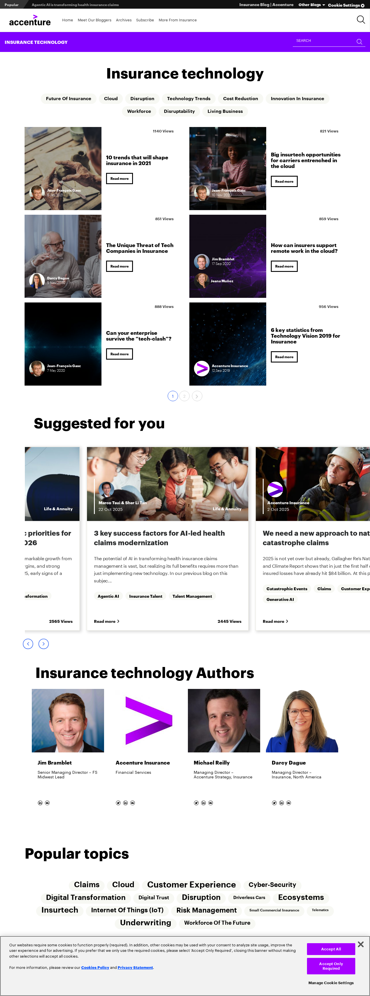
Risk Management (206, 910)
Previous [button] (28, 644)
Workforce (139, 111)
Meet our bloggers (94, 19)
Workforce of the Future (217, 923)
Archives (124, 19)
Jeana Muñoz (222, 280)
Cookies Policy (95, 967)
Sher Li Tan (136, 502)
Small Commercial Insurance (274, 910)
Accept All (331, 949)
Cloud (111, 98)
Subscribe (145, 19)
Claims (86, 885)
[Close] (360, 944)
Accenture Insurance (288, 502)
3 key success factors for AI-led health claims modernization (159, 537)
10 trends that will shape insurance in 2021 (137, 159)
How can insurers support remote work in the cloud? (304, 247)
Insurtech (59, 910)
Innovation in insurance (297, 98)
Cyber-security (272, 885)
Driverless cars (249, 897)
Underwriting (145, 923)
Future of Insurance (68, 98)
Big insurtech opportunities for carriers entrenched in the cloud (306, 159)
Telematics (320, 910)
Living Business (225, 111)
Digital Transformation (86, 897)
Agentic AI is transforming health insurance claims (75, 4)
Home (67, 19)
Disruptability (179, 111)
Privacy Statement (135, 967)
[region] (185, 966)
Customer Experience (191, 885)
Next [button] (43, 644)
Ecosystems (301, 897)
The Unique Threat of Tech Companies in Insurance (139, 247)
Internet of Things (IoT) (127, 910)
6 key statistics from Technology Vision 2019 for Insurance (305, 335)
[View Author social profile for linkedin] (41, 801)
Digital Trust (153, 897)
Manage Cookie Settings (331, 983)
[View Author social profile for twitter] (119, 801)
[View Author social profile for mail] (48, 801)
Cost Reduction (240, 98)
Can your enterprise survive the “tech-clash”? (138, 335)
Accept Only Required (331, 966)
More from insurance (178, 19)
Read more (119, 178)
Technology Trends (188, 98)
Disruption (142, 98)
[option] (168, 539)
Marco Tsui (109, 502)
